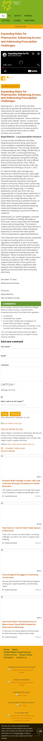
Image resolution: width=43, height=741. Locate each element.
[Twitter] (10, 77)
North (17, 15)
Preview (15, 414)
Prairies (28, 15)
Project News (26, 655)
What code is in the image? (12, 401)
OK (40, 731)
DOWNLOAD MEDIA (10, 86)
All (3, 15)
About (15, 649)
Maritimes (30, 20)
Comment (5, 365)
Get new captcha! (2, 397)
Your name (5, 347)
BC (9, 15)
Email (3, 356)
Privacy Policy (19, 733)
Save (4, 414)
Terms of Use (10, 655)
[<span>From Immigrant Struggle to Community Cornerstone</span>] (21, 560)
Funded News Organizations (17, 652)
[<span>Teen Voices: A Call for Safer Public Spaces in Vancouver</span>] (21, 513)
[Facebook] (3, 78)
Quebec (17, 20)
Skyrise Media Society (12, 429)
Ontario (6, 20)
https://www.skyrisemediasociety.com (20, 444)
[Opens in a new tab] (21, 671)
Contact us (21, 657)
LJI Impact (9, 657)
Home (6, 649)
